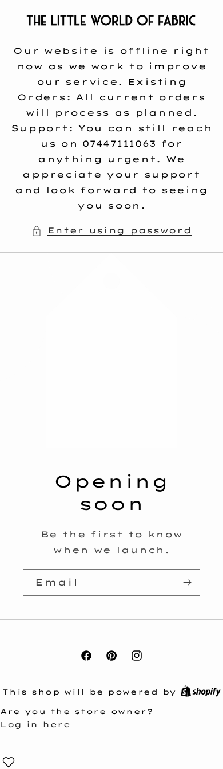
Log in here (35, 724)
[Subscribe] (187, 582)
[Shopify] (201, 691)
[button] (111, 230)
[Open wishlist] (8, 762)
